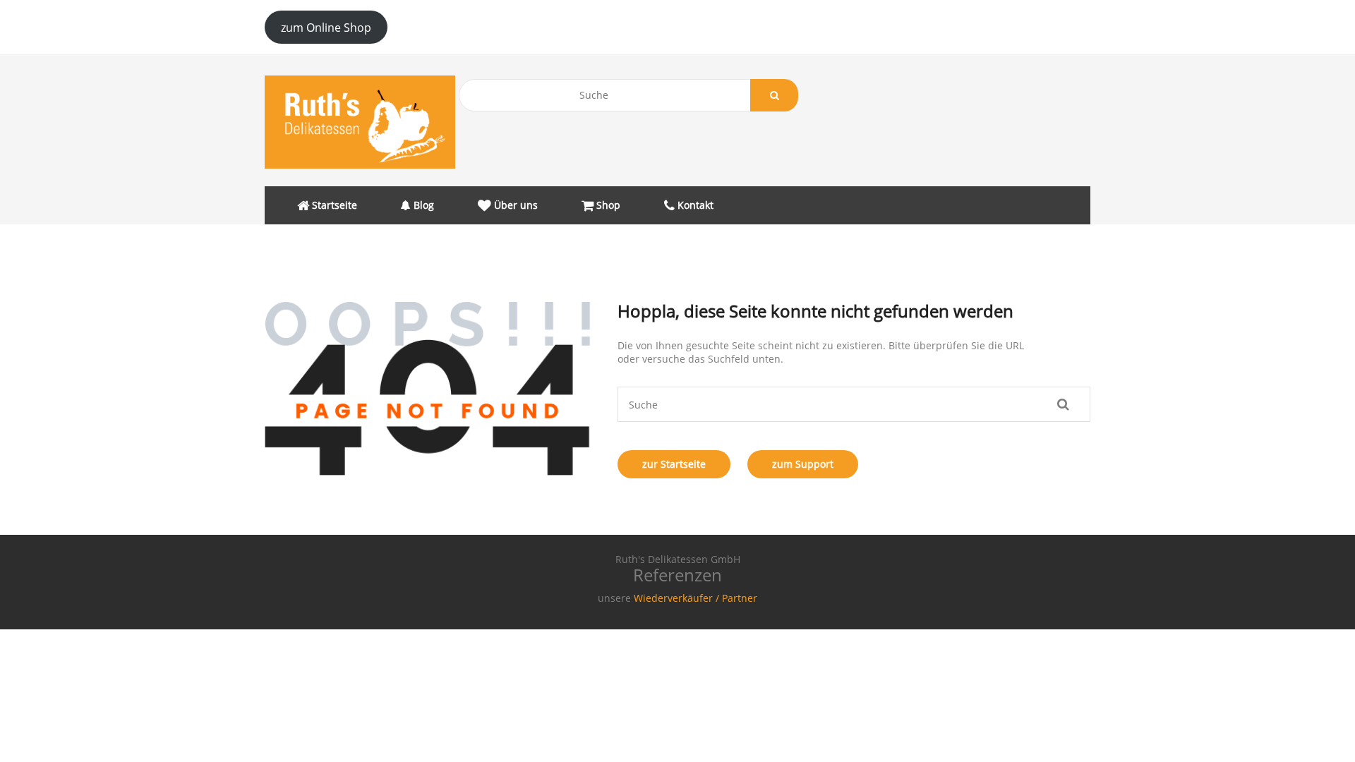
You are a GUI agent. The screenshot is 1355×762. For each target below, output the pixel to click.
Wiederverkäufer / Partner (695, 598)
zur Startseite (674, 464)
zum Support (802, 464)
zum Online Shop (326, 27)
